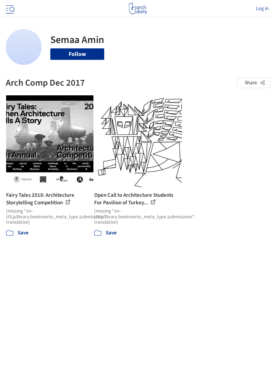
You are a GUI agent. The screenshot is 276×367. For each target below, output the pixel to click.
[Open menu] (9, 9)
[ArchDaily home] (138, 8)
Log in (262, 8)
